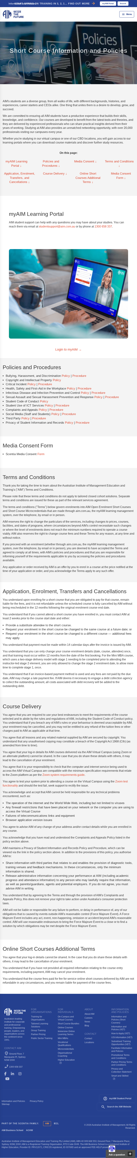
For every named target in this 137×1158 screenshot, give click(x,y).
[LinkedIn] (14, 1074)
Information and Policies (13, 1101)
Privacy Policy (36, 1101)
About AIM (89, 1014)
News (87, 1021)
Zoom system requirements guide (63, 774)
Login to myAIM (68, 349)
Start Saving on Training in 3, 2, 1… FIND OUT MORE (55, 3)
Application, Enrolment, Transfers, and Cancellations (19, 178)
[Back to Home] (13, 14)
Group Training (38, 1030)
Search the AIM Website (116, 1106)
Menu (127, 14)
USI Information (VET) (121, 1037)
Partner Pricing (38, 1034)
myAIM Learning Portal (16, 163)
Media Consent (85, 161)
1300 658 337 (103, 226)
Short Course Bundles (68, 1023)
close (130, 1154)
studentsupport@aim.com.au (57, 226)
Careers (88, 1018)
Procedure (79, 376)
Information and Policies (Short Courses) (118, 1019)
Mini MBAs (63, 1038)
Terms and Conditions (119, 163)
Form (40, 454)
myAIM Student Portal (117, 1098)
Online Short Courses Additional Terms (87, 178)
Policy (66, 376)
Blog (87, 1025)
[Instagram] (21, 1074)
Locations (89, 1042)
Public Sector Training (41, 1038)
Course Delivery (55, 173)
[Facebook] (7, 1074)
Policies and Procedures (51, 163)
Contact (88, 1038)
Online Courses (65, 1027)
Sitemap (6, 1104)
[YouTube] (9, 1079)
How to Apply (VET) (120, 1033)
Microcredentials (66, 1049)
